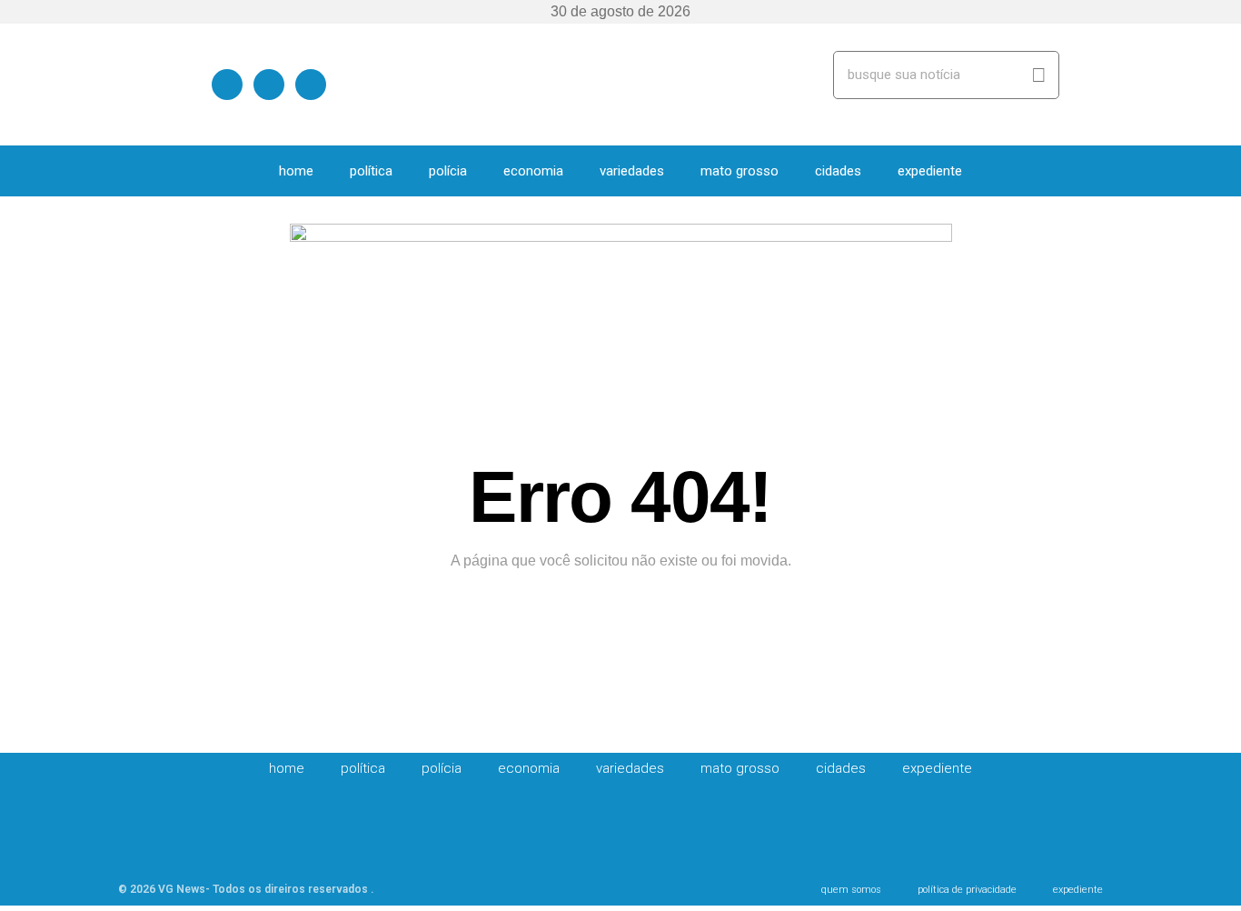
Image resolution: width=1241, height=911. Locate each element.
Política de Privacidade (967, 890)
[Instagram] (310, 83)
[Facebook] (227, 83)
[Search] (1038, 75)
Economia (533, 171)
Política (371, 171)
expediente (930, 171)
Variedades (632, 171)
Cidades (838, 171)
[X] (268, 83)
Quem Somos (851, 890)
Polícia (448, 171)
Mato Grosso (739, 171)
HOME (296, 171)
